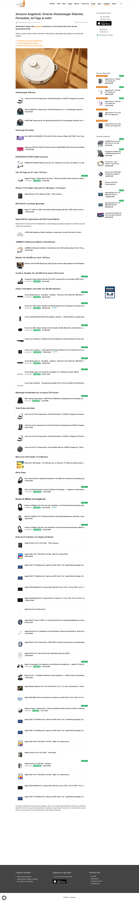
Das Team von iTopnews (25, 881)
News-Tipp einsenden (24, 876)
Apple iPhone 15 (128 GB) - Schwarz (38, 763)
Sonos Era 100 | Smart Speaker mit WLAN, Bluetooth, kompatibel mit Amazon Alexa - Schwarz (55, 306)
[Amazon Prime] (54, 308)
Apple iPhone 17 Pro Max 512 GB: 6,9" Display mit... (113, 125)
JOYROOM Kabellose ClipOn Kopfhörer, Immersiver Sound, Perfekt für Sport (53, 232)
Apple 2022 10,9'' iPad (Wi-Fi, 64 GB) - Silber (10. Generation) (47, 741)
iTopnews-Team (105, 19)
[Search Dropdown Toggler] (121, 3)
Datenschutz (104, 32)
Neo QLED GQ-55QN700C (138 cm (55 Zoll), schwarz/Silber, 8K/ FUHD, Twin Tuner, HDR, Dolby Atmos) (55, 136)
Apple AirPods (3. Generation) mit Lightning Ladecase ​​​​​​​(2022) (47, 653)
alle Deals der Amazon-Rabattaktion (30, 41)
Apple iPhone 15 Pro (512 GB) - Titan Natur (40, 752)
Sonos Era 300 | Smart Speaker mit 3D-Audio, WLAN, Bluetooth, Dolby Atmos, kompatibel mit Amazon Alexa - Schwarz (55, 328)
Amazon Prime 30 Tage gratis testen (30, 45)
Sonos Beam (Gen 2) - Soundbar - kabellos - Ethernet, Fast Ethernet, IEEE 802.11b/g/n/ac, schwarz (55, 295)
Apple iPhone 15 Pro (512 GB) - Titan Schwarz (42, 543)
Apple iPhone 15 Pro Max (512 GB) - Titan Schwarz (43, 194)
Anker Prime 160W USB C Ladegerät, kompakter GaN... (113, 173)
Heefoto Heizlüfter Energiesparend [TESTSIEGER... (111, 183)
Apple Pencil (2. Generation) (35, 609)
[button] (4, 898)
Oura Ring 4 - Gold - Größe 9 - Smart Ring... (112, 162)
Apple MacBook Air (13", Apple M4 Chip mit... (113, 204)
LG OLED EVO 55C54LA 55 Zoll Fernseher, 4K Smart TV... (113, 214)
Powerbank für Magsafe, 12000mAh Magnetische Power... (113, 152)
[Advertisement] (110, 54)
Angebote (38, 26)
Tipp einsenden (104, 17)
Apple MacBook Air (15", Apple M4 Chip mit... (113, 193)
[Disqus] (51, 836)
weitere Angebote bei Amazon (27, 43)
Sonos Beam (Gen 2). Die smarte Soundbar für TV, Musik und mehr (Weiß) (52, 372)
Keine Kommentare (82, 22)
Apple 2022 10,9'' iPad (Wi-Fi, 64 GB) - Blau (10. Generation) (46, 554)
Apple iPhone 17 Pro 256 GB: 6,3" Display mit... (113, 113)
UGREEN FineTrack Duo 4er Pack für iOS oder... (112, 142)
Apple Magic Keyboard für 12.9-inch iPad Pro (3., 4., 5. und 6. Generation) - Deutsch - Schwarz (55, 686)
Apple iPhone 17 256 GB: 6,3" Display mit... (113, 80)
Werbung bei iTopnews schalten (27, 879)
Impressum (103, 29)
